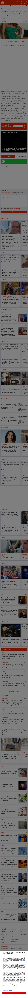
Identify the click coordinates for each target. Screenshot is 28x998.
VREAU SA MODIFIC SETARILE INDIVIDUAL (14, 996)
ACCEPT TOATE (14, 993)
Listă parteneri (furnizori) (7, 990)
